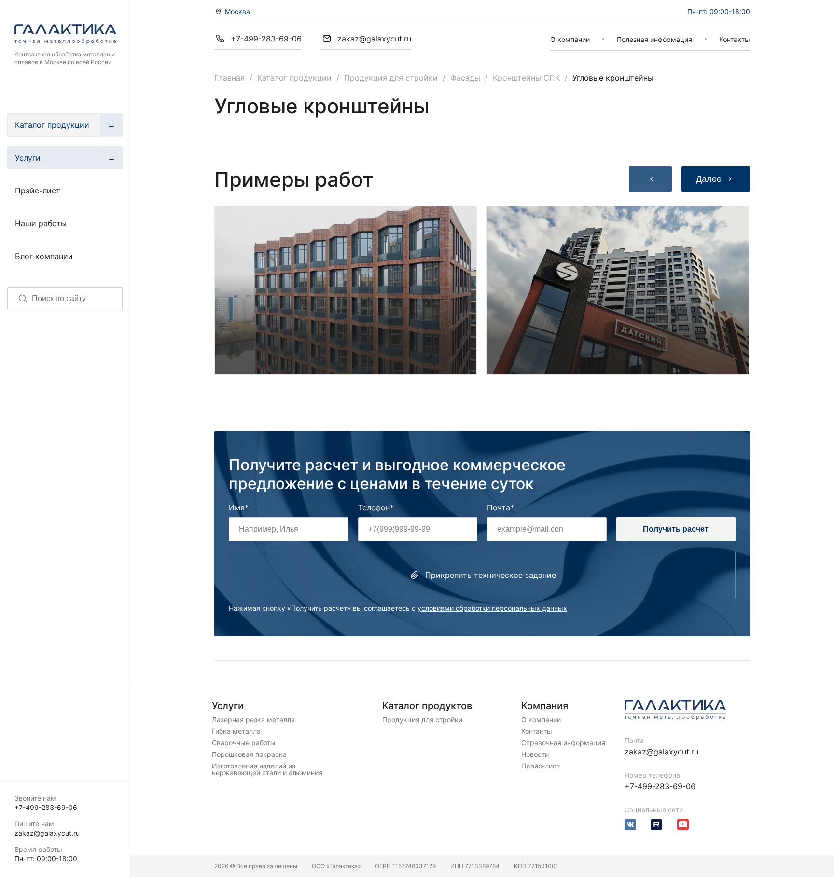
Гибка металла (236, 731)
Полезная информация (654, 39)
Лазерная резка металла (253, 719)
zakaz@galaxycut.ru (47, 833)
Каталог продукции (52, 125)
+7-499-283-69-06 (45, 807)
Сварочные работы (244, 743)
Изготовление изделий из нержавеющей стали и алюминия (267, 769)
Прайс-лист (37, 190)
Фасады (465, 77)
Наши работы (41, 223)
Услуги (28, 158)
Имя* (239, 507)
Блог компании (44, 256)
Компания (544, 706)
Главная (229, 77)
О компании (570, 39)
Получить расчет (676, 529)
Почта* (500, 507)
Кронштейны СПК (526, 77)
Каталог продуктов (427, 706)
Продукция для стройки (391, 77)
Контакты (734, 39)
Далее (709, 179)
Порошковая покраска (249, 754)
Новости (535, 754)
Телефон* (376, 507)
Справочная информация (563, 743)
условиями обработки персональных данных (492, 608)
